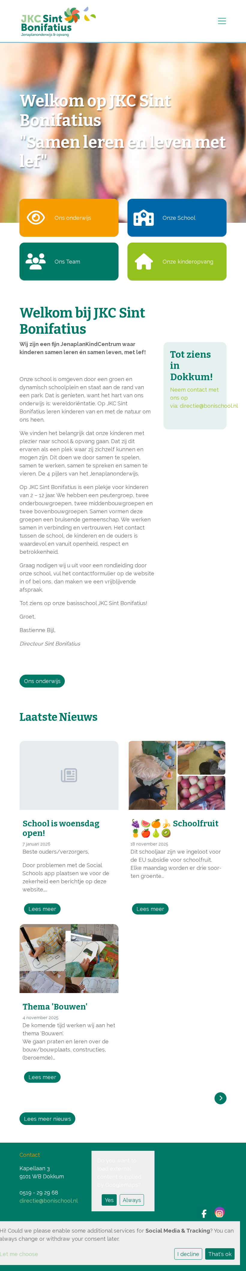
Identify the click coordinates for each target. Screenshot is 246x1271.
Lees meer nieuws (47, 1119)
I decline (188, 1254)
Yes (109, 1200)
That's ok (220, 1254)
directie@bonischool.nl (209, 406)
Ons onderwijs (42, 681)
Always (132, 1200)
